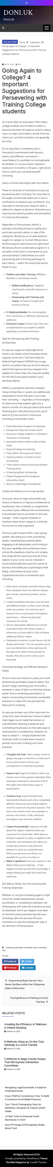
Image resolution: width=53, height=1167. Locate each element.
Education (19, 947)
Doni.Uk (18, 12)
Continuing (10, 947)
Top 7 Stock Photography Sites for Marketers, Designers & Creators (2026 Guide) (25, 1108)
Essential (28, 947)
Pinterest (11, 967)
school (35, 947)
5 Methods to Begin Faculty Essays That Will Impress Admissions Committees (25, 1062)
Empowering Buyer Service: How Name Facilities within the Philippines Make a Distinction (25, 984)
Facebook (11, 961)
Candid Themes (38, 1162)
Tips (4, 950)
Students (43, 947)
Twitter (28, 961)
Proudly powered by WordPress (22, 1158)
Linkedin (28, 967)
